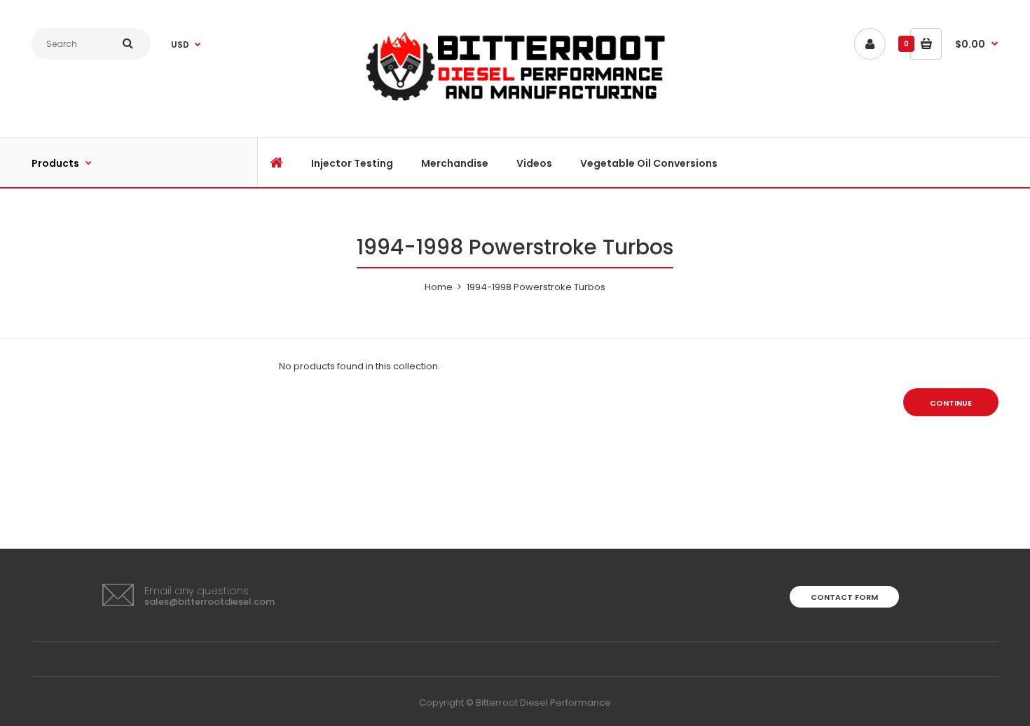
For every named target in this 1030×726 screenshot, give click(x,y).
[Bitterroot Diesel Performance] (515, 101)
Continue (951, 403)
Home (439, 287)
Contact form (844, 597)
